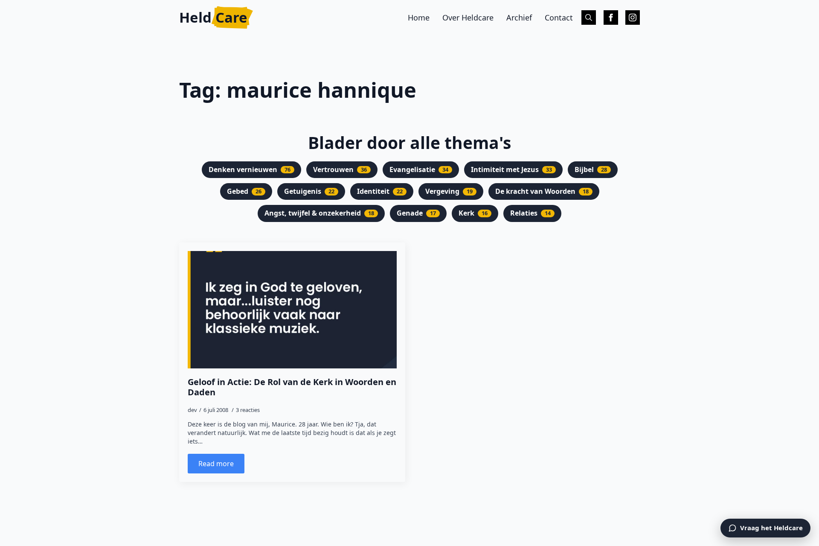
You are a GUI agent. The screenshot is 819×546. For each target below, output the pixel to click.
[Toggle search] (588, 17)
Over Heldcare (468, 17)
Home (419, 17)
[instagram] (632, 17)
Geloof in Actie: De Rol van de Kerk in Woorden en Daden (292, 387)
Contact (559, 17)
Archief (519, 17)
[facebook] (611, 17)
